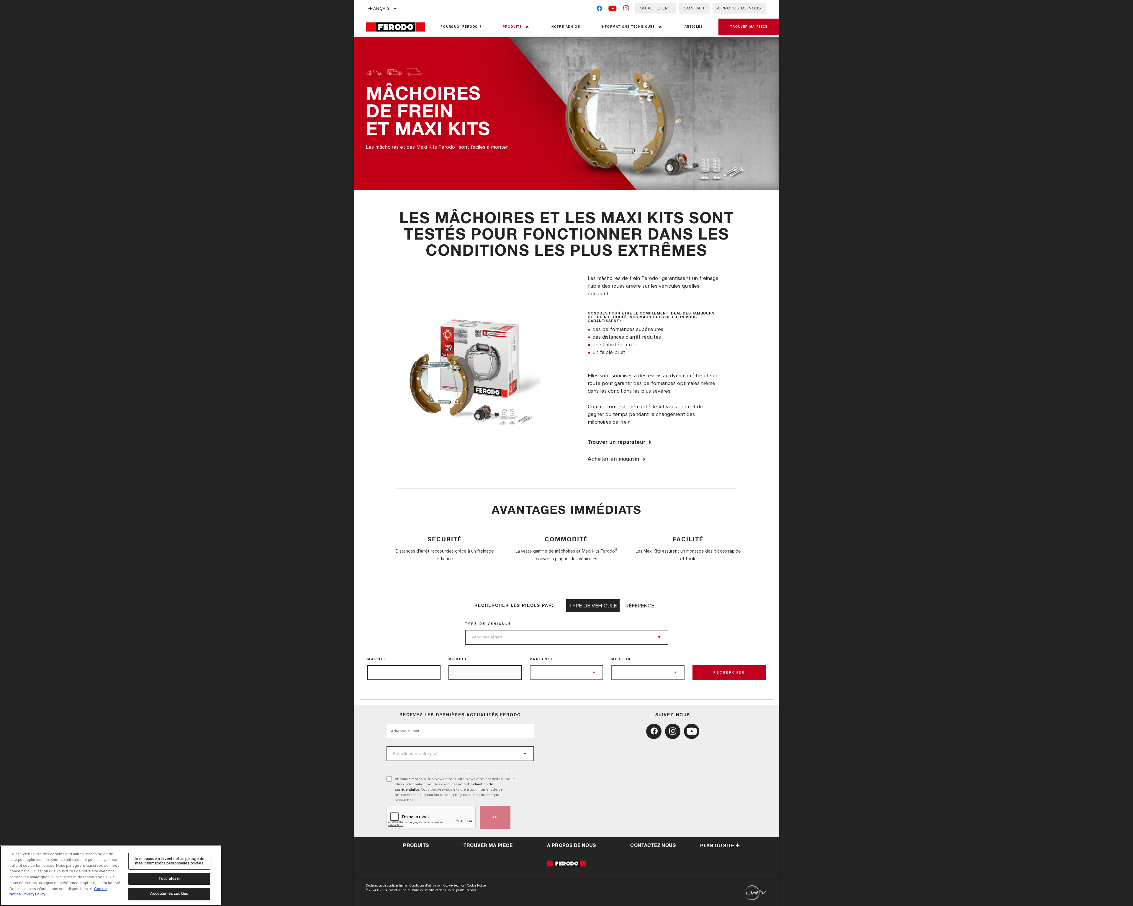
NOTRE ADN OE (565, 26)
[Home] (398, 27)
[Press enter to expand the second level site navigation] (527, 27)
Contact (694, 8)
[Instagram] (626, 9)
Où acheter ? (656, 8)
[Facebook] (599, 9)
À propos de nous (739, 8)
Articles (694, 26)
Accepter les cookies (169, 893)
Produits (512, 26)
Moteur (621, 659)
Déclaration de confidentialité (386, 885)
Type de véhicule (488, 623)
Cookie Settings (453, 885)
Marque (377, 659)
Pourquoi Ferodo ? (461, 26)
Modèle (458, 659)
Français (379, 8)
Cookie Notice (476, 885)
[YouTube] (612, 9)
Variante (542, 659)
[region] (110, 876)
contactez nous (653, 845)
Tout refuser (169, 878)
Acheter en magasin (613, 459)
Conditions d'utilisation (426, 885)
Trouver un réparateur (616, 442)
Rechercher (729, 672)
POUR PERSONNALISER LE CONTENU (463, 771)
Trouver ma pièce (749, 26)
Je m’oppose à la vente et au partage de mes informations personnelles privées (169, 861)
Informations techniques (628, 26)
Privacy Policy (33, 894)
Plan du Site (717, 845)
